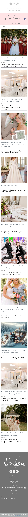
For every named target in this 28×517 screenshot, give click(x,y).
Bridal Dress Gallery (14, 480)
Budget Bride (14, 482)
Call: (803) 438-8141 (14, 10)
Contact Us (14, 479)
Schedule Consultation (14, 8)
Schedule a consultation (14, 477)
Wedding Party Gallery (14, 481)
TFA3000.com (18, 515)
